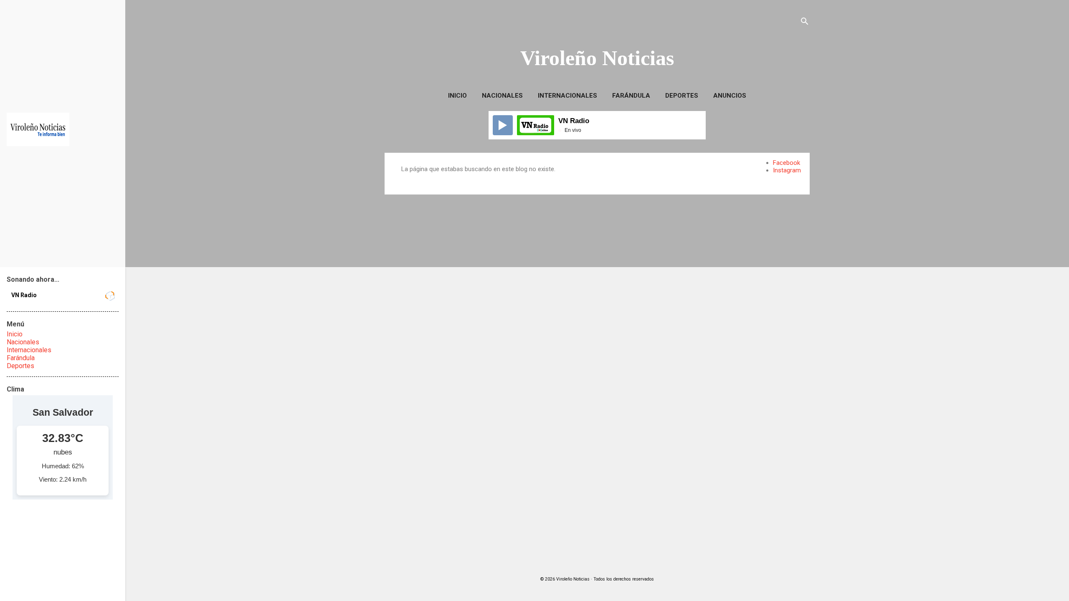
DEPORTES (681, 95)
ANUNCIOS (729, 95)
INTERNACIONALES (567, 95)
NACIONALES (502, 95)
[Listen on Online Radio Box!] (109, 296)
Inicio (457, 95)
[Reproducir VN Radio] (503, 125)
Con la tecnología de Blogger (602, 562)
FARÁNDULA (631, 95)
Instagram (787, 170)
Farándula (21, 358)
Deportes (20, 366)
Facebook (786, 163)
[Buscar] (805, 22)
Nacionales (23, 342)
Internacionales (29, 350)
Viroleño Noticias (597, 58)
